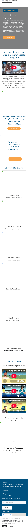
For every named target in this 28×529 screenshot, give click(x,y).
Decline (11, 526)
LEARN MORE (14, 128)
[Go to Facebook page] (4, 511)
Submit (7, 507)
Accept (4, 526)
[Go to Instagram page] (8, 511)
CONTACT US (9, 37)
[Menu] (25, 3)
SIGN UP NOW (15, 159)
